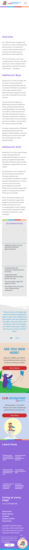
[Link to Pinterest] (8, 508)
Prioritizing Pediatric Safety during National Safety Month (19, 486)
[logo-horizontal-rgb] (11, 3)
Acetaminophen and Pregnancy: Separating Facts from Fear (14, 270)
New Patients (14, 368)
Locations (5, 516)
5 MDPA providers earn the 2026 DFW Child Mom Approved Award (13, 247)
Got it (9, 545)
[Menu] (24, 3)
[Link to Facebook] (4, 508)
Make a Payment (7, 514)
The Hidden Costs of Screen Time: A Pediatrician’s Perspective (14, 288)
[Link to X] (12, 508)
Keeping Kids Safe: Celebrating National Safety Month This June (14, 276)
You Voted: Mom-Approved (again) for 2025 (14, 282)
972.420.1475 (12, 504)
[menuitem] (24, 3)
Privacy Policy (7, 521)
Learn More (14, 415)
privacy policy (6, 542)
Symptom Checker (8, 518)
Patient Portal (6, 511)
